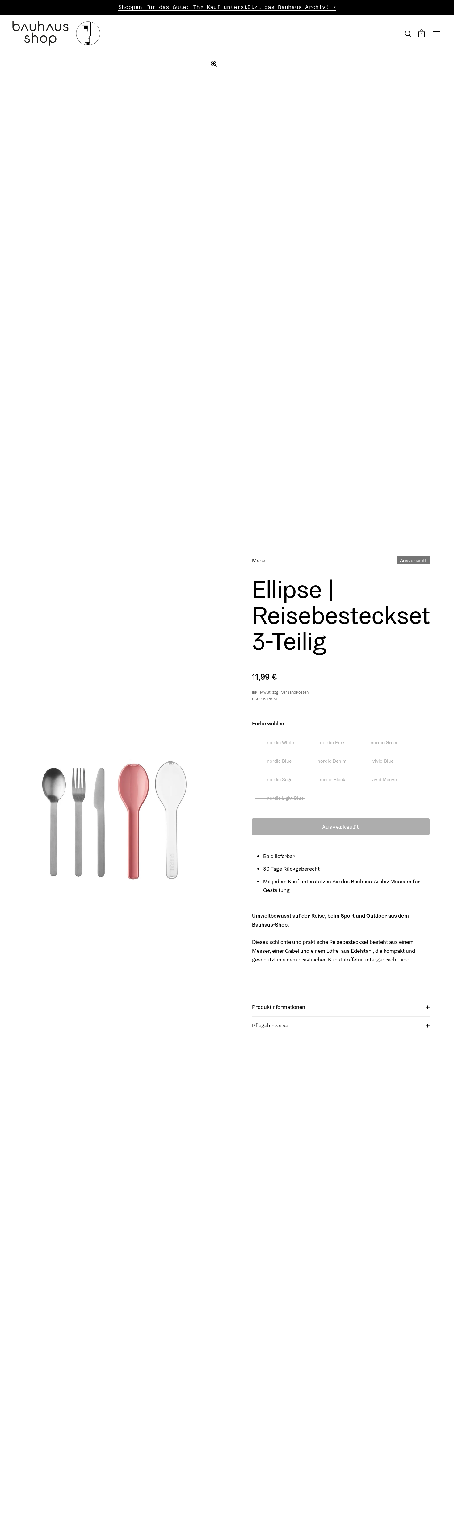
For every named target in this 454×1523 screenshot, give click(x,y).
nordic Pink (332, 742)
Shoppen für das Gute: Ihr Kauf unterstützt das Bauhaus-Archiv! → (227, 7)
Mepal (259, 560)
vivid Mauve (384, 779)
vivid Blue (382, 761)
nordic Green (385, 742)
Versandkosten (295, 692)
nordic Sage (279, 779)
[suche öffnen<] (408, 33)
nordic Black (331, 779)
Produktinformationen (278, 1006)
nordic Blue (279, 761)
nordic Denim (332, 761)
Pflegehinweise (270, 1025)
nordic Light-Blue (285, 798)
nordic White (280, 742)
